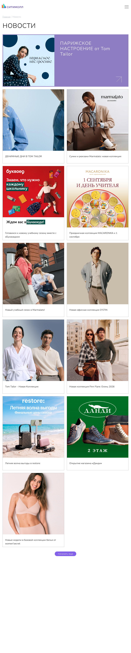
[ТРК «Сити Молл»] (12, 6)
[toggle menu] (126, 7)
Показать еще (65, 553)
